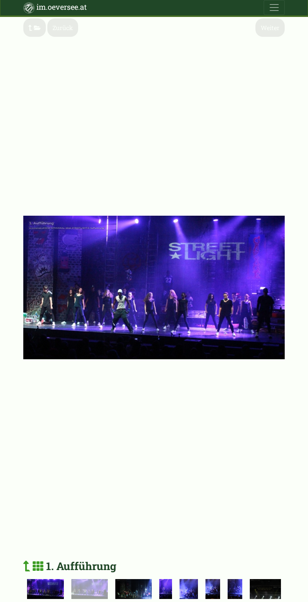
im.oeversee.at (61, 7)
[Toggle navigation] (274, 7)
